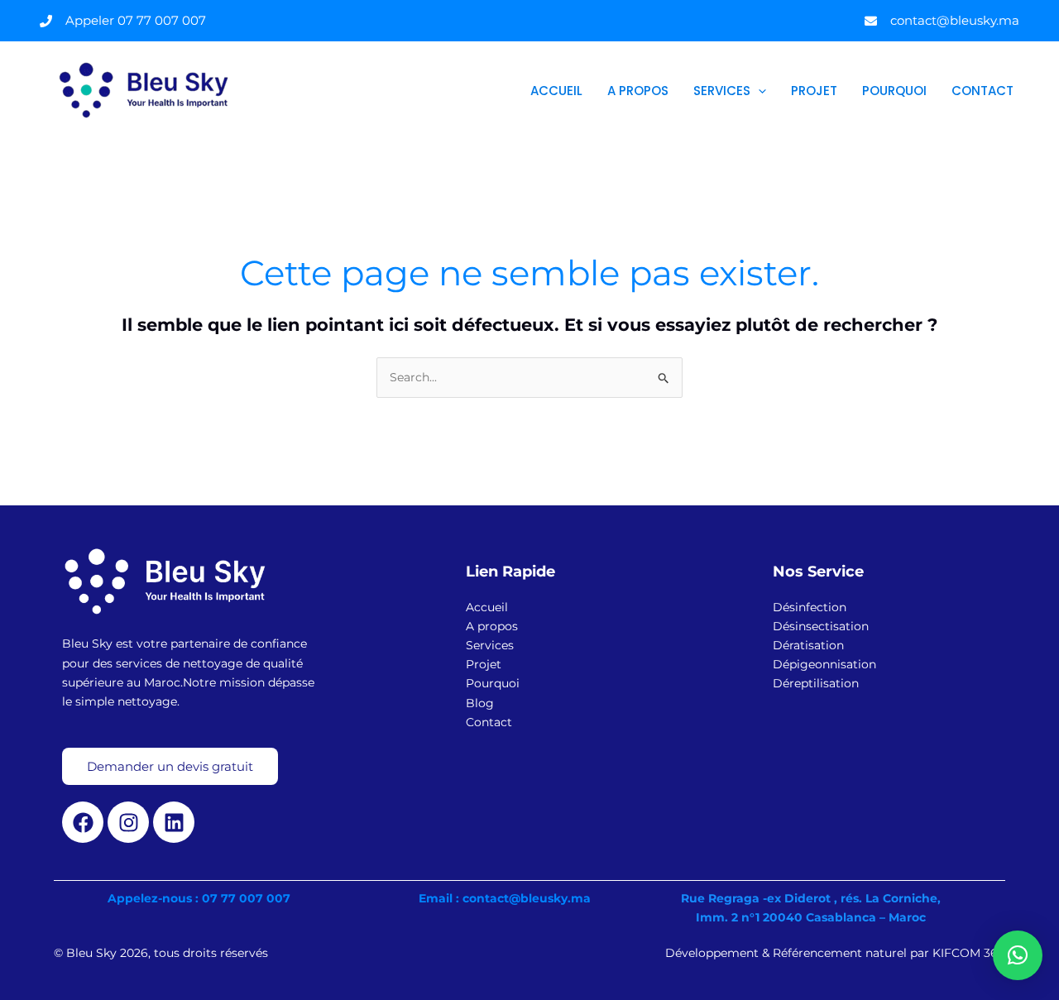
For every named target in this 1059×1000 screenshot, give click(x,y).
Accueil (556, 90)
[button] (758, 91)
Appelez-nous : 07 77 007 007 (199, 898)
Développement (713, 952)
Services (721, 90)
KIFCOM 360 (968, 952)
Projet (814, 90)
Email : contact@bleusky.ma (505, 898)
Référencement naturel (841, 952)
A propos (637, 90)
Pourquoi (894, 90)
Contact (982, 90)
